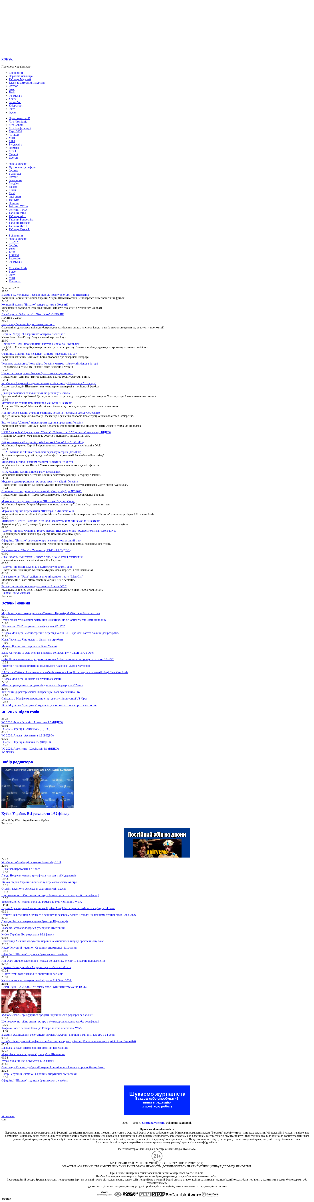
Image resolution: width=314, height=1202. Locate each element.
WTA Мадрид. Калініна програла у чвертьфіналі (31, 471)
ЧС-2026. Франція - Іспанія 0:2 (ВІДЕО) (26, 742)
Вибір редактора (17, 762)
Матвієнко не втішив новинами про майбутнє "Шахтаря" (37, 402)
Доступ (13, 157)
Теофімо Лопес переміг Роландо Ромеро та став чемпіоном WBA (41, 901)
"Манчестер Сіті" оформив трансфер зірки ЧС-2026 (33, 626)
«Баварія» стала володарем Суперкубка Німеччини (33, 927)
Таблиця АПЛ (17, 216)
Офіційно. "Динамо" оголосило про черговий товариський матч (41, 540)
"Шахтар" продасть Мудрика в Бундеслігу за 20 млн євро (37, 566)
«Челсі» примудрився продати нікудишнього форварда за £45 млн (42, 685)
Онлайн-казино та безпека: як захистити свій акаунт (33, 888)
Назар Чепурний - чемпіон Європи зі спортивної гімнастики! (39, 947)
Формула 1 (15, 95)
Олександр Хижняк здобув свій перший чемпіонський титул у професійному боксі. (53, 941)
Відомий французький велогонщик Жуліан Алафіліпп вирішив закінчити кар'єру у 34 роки (58, 908)
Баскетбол (15, 102)
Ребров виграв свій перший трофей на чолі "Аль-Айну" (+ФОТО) (42, 442)
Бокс (12, 89)
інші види (15, 196)
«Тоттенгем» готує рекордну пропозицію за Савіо (32, 973)
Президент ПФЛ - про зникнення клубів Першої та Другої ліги (40, 343)
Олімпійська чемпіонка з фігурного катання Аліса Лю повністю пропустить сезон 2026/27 (57, 659)
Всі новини (16, 72)
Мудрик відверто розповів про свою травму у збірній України (39, 481)
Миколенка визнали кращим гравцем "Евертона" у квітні (37, 461)
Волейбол (15, 173)
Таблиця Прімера (19, 222)
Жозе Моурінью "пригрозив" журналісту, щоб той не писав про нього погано (49, 705)
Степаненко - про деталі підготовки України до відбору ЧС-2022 (41, 491)
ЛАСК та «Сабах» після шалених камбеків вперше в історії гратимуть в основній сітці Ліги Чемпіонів (64, 672)
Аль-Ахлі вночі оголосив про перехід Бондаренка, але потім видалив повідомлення (53, 960)
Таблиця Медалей (20, 79)
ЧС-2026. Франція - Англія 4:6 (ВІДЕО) (25, 728)
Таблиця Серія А (19, 229)
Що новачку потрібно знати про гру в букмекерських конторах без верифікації (50, 895)
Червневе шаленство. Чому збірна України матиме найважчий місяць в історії (49, 363)
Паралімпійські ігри (21, 76)
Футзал (13, 170)
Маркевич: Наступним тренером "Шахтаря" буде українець (38, 501)
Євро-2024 (15, 131)
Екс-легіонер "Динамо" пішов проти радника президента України (42, 422)
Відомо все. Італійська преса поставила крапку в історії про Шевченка (45, 294)
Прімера (14, 147)
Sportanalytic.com (153, 1122)
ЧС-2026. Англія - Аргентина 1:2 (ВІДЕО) (27, 735)
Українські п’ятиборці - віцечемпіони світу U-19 (31, 862)
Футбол (13, 85)
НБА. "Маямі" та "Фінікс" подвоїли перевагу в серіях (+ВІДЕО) (41, 452)
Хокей (13, 99)
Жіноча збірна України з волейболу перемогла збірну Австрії (39, 882)
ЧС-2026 (14, 134)
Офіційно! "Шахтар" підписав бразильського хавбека (34, 954)
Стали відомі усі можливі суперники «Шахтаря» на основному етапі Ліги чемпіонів (53, 619)
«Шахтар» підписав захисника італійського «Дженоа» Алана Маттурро (45, 665)
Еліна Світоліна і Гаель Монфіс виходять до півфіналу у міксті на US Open (47, 652)
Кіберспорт (16, 105)
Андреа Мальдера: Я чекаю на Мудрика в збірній (31, 678)
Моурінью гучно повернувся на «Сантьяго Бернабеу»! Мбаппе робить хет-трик (50, 613)
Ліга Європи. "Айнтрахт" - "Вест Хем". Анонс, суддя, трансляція (41, 556)
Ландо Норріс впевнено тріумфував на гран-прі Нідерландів (39, 875)
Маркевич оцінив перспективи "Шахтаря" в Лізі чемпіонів (38, 511)
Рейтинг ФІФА (18, 209)
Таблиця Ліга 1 (18, 226)
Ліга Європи (16, 124)
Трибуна (14, 199)
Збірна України (18, 163)
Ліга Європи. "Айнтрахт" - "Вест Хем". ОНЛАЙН (32, 314)
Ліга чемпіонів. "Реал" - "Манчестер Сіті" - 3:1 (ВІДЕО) (36, 550)
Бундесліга (15, 144)
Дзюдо (13, 186)
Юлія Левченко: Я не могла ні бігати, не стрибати (32, 639)
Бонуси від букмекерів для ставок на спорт (28, 324)
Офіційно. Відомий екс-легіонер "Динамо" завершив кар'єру (39, 353)
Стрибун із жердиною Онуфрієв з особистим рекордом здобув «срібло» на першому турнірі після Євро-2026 (68, 914)
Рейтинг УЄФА (18, 206)
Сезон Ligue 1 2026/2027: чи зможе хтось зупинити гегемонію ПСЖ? (44, 986)
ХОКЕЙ (14, 255)
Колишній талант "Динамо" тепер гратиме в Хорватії (34, 304)
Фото (12, 108)
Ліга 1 (12, 151)
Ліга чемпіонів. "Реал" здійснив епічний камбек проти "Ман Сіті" (42, 576)
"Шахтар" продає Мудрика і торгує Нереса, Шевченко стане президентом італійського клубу (58, 530)
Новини (14, 203)
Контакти (15, 281)
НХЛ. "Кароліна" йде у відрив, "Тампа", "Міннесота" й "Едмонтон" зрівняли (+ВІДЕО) (56, 432)
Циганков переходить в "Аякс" (20, 868)
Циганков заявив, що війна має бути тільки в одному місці (37, 373)
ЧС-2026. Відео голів (20, 712)
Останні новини (15, 603)
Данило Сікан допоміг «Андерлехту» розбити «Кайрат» (36, 967)
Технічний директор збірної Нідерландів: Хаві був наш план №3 (41, 691)
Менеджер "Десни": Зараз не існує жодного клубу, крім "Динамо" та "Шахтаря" (50, 520)
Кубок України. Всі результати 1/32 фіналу (35, 813)
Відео (12, 112)
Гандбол (14, 183)
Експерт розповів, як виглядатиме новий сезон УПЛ (34, 586)
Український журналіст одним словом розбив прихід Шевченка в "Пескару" (48, 383)
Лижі (12, 193)
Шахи (12, 190)
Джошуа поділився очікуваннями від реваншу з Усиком (35, 393)
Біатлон (13, 176)
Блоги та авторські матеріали (27, 82)
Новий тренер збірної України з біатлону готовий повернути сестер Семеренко (50, 412)
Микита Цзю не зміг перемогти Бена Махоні (29, 646)
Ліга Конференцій (20, 128)
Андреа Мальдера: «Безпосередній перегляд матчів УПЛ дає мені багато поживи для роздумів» (60, 633)
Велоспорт (15, 180)
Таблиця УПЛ (17, 212)
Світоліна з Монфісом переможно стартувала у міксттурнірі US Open (44, 698)
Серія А (13, 154)
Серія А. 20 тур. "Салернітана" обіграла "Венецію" (33, 334)
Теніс (12, 92)
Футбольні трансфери (22, 167)
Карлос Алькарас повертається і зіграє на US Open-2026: (36, 980)
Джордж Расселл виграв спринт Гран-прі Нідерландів (34, 921)
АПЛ (12, 141)
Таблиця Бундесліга (21, 219)
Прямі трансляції (19, 118)
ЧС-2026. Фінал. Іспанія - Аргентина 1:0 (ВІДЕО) (32, 722)
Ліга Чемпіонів (18, 121)
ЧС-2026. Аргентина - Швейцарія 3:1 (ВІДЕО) (30, 748)
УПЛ (12, 137)
